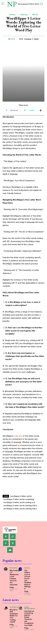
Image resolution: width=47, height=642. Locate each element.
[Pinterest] (6, 543)
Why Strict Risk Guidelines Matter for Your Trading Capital (14, 616)
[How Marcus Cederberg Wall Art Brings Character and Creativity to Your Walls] (20, 608)
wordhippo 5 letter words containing (19, 499)
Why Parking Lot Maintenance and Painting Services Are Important (14, 578)
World (35, 15)
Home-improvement (30, 608)
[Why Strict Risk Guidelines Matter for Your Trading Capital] (6, 608)
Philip (12, 587)
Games (12, 15)
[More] (40, 110)
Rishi (13, 39)
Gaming (24, 15)
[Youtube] (10, 550)
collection (18, 436)
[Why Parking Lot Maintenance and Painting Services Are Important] (6, 569)
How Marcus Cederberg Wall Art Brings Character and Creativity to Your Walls (29, 618)
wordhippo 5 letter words (21, 496)
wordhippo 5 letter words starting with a (20, 506)
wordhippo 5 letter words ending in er (19, 502)
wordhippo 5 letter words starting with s (20, 509)
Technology (15, 607)
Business (13, 568)
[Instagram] (13, 536)
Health (27, 568)
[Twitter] (13, 543)
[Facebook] (6, 536)
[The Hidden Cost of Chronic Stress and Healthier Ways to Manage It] (20, 569)
